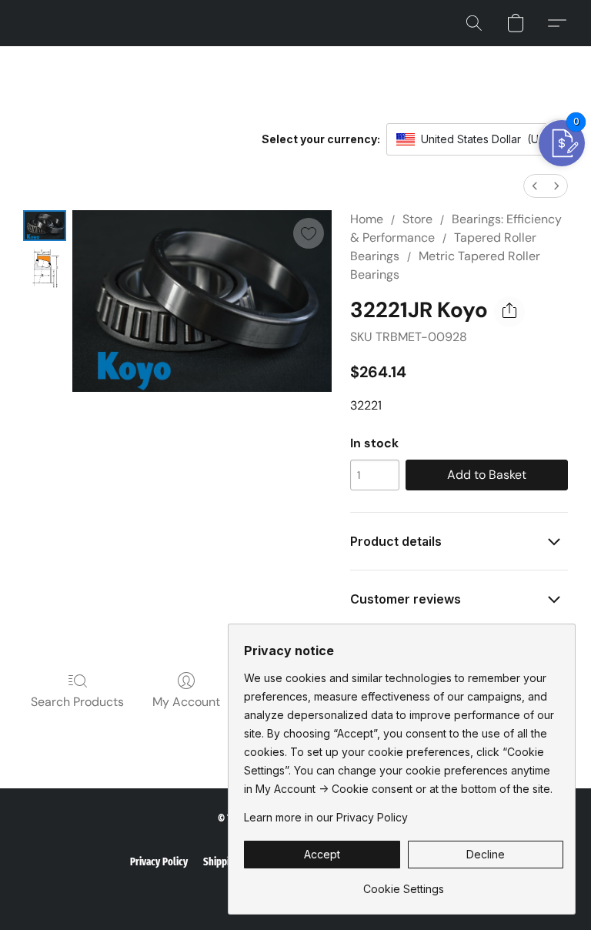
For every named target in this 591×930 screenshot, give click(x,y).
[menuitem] (535, 186)
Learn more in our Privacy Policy (326, 817)
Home (366, 219)
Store (417, 219)
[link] (403, 883)
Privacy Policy (159, 861)
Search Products (77, 702)
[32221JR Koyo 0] (44, 225)
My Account (186, 702)
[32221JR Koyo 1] (44, 268)
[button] (474, 23)
